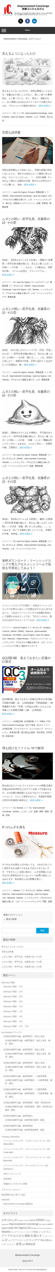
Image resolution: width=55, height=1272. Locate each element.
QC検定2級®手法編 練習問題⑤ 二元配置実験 (25, 1089)
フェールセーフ (36, 729)
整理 (41, 811)
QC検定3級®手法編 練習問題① (18, 1116)
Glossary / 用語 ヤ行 (13, 1021)
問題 (44, 901)
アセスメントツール (39, 638)
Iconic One (12, 1269)
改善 (38, 203)
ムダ (36, 117)
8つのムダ (18, 286)
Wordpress (41, 1269)
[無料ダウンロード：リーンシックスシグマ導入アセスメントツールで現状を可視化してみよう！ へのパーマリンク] (27, 598)
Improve (29, 631)
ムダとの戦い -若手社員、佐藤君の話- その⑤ (22, 966)
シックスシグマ (17, 462)
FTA (48, 721)
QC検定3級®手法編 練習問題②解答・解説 (24, 1130)
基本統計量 (15, 732)
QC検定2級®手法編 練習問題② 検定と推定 (24, 1049)
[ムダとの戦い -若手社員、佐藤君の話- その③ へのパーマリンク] (27, 512)
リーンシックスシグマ (18, 466)
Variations (48, 1228)
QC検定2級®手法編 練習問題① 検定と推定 (24, 1036)
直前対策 (10, 736)
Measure (11, 638)
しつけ (24, 811)
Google (47, 1220)
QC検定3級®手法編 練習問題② (18, 1126)
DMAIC (5, 196)
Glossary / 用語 (8, 982)
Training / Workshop (11, 1137)
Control (5, 631)
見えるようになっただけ (19, 53)
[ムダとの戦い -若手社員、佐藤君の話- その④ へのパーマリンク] (27, 426)
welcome (5, 1199)
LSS (49, 196)
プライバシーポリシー (11, 1189)
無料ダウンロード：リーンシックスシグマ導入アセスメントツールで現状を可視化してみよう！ (26, 564)
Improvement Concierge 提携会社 (18, 1204)
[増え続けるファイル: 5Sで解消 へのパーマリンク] (27, 779)
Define (13, 631)
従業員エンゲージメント (24, 203)
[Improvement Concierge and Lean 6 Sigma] (27, 15)
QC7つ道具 (30, 725)
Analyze (46, 627)
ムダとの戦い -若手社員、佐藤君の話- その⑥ (22, 962)
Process (31, 192)
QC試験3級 (29, 721)
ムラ (10, 1240)
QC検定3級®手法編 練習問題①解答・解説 (24, 1120)
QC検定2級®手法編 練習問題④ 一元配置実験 (25, 1076)
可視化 (42, 117)
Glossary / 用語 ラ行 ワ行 (16, 1026)
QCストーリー (43, 725)
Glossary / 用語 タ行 (13, 1001)
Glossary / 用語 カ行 (13, 991)
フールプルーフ (21, 729)
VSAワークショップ (12, 1174)
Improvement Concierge (36, 113)
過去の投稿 (10, 919)
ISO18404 (17, 635)
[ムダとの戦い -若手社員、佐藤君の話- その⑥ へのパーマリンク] (27, 253)
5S (14, 113)
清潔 (8, 815)
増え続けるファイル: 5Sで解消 (23, 748)
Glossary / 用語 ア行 (13, 986)
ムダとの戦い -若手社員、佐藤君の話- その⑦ (22, 956)
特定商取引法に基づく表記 (13, 1195)
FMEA (42, 721)
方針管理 (40, 732)
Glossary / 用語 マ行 (13, 1016)
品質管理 (7, 1179)
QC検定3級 (18, 721)
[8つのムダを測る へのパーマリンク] (27, 857)
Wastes (29, 117)
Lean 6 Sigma (29, 635)
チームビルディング (40, 282)
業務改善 (40, 192)
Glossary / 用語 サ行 (13, 996)
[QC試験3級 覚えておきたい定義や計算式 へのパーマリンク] (27, 692)
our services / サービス (12, 1032)
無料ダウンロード (29, 646)
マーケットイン (47, 1236)
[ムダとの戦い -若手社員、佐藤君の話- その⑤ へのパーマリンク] (27, 343)
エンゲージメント (18, 1232)
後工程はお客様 (28, 732)
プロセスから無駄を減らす (14, 199)
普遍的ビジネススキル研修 (15, 1184)
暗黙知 (45, 203)
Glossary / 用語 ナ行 (13, 1006)
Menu (27, 30)
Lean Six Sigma (17, 117)
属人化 (9, 203)
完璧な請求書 (11, 132)
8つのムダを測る (13, 827)
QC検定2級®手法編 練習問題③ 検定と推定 (24, 1063)
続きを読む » (45, 105)
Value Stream (22, 638)
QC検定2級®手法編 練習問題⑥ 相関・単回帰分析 (27, 1102)
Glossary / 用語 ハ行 (13, 1011)
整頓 (47, 811)
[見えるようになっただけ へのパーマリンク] (27, 84)
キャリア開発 (32, 1232)
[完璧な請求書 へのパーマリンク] (27, 163)
